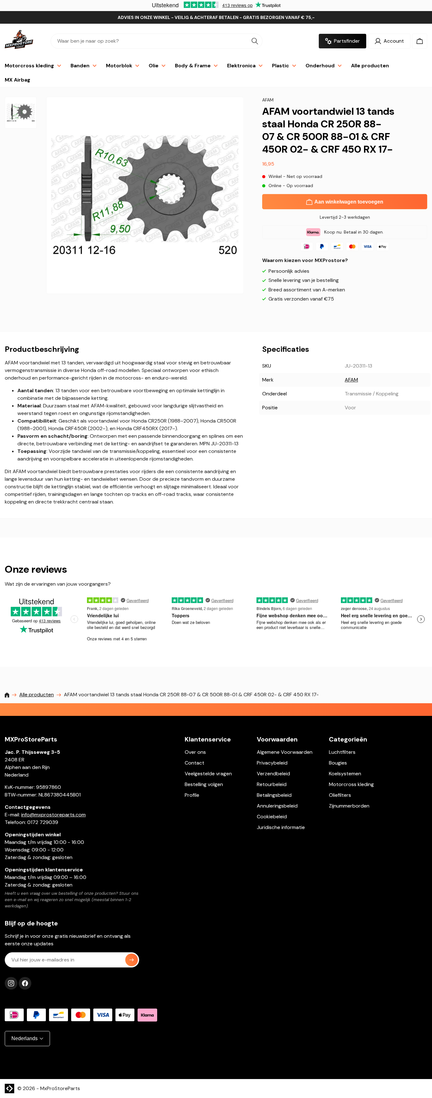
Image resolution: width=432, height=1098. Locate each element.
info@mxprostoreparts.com (53, 814)
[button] (419, 41)
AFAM (351, 379)
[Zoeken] (254, 41)
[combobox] (156, 41)
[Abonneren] (131, 960)
